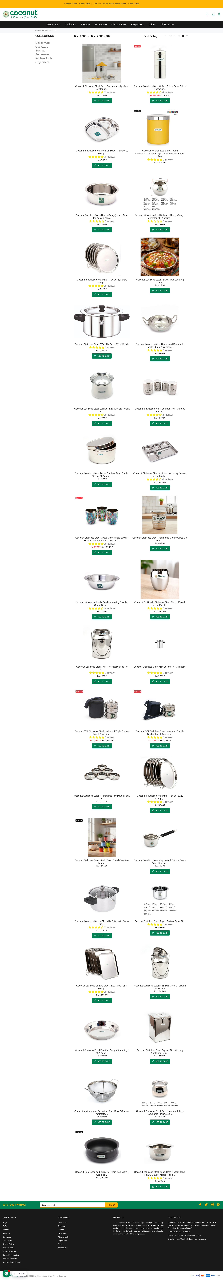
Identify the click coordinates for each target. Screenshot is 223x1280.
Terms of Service (9, 1251)
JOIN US (111, 1205)
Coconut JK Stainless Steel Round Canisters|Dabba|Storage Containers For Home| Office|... (160, 153)
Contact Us (7, 1240)
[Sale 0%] (160, 63)
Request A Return (10, 1259)
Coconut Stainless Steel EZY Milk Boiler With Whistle (101, 344)
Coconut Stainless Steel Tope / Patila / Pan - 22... (160, 921)
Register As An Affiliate (12, 1262)
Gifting (60, 1244)
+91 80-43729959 (182, 1232)
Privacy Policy (8, 1248)
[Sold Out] (160, 128)
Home (37, 30)
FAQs (5, 1226)
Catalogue (7, 1237)
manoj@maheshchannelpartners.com (190, 1239)
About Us (6, 1233)
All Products (62, 1248)
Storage (40, 50)
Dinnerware (42, 42)
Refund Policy (8, 1244)
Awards (6, 1230)
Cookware (41, 46)
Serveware (42, 54)
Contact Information (11, 1255)
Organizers (42, 62)
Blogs (5, 1222)
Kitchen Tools (43, 58)
